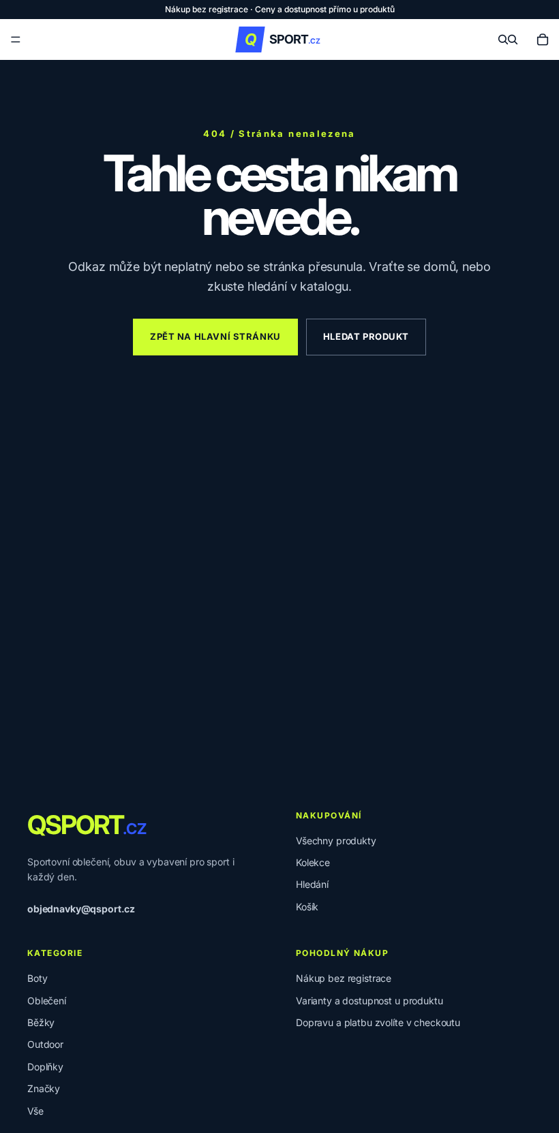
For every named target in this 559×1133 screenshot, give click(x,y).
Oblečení (46, 1000)
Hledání (312, 884)
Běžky (41, 1022)
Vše (35, 1111)
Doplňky (45, 1066)
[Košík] (543, 39)
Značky (43, 1088)
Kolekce (313, 862)
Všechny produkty (336, 840)
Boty (37, 978)
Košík (307, 906)
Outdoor (45, 1044)
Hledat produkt (366, 336)
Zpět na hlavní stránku (215, 336)
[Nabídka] (15, 39)
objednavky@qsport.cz (81, 908)
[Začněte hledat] (503, 39)
